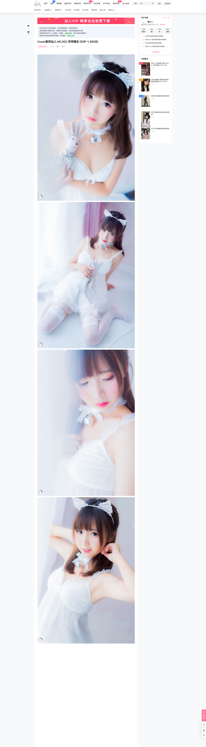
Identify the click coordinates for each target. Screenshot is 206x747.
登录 (159, 3)
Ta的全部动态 (156, 52)
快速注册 (167, 3)
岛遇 (52, 3)
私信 (168, 17)
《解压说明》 (68, 33)
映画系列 (48, 10)
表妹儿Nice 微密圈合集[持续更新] (153, 46)
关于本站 (106, 3)
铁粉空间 (77, 3)
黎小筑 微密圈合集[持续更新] (151, 43)
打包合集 (96, 3)
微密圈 (59, 3)
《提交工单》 (71, 35)
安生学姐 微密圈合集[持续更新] (152, 36)
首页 (45, 3)
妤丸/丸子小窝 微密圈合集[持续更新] (153, 39)
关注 (165, 17)
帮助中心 (111, 10)
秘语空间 (67, 3)
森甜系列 (58, 10)
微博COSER (42, 46)
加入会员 (125, 3)
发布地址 (116, 3)
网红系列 (87, 3)
